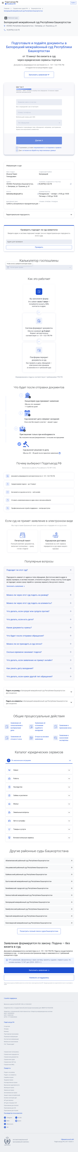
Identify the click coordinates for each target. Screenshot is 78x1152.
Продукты (7, 1068)
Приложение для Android (11, 1105)
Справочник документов (11, 1057)
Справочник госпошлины (11, 1052)
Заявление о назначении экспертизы (64, 737)
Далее (38, 140)
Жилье (15, 804)
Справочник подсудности (11, 1054)
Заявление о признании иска (65, 726)
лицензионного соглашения (44, 148)
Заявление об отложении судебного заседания (40, 726)
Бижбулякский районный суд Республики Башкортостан (27, 909)
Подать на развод (9, 1072)
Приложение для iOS (10, 1108)
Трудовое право (8, 1080)
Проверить (39, 247)
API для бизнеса (8, 1100)
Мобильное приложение (11, 1041)
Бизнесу (6, 1031)
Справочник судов (9, 1059)
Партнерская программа (11, 1034)
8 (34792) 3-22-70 (13, 30)
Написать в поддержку (39, 978)
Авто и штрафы (19, 821)
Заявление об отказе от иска (16, 738)
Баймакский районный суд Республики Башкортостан (26, 874)
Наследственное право (10, 1082)
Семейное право (9, 1077)
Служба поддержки (10, 998)
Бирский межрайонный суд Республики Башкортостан (26, 916)
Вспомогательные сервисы (23, 838)
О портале (7, 1026)
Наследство (17, 787)
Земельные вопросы (21, 812)
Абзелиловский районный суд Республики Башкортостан (27, 861)
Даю (37, 150)
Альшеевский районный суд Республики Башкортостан (27, 868)
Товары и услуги (19, 829)
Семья (15, 770)
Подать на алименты (10, 1075)
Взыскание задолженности (12, 1085)
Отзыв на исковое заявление (42, 738)
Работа (16, 778)
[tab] (39, 214)
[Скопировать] (38, 184)
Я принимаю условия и (40, 148)
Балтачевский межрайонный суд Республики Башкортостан (28, 881)
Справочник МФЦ (9, 1064)
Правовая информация (11, 1036)
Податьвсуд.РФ (11, 3)
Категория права (16, 267)
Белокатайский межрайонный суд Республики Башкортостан (29, 895)
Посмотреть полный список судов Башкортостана (39, 931)
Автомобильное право (10, 1092)
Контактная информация (11, 1039)
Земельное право (9, 1090)
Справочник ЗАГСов (10, 1062)
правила (58, 148)
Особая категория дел (10, 1098)
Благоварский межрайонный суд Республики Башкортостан (28, 923)
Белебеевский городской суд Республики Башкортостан (27, 888)
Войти (73, 3)
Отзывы (6, 1029)
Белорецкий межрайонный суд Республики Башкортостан (28, 902)
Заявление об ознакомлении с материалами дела (17, 726)
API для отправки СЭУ (10, 1103)
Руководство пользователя (13, 1113)
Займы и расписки (20, 795)
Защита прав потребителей (12, 1095)
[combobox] (39, 103)
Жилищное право (9, 1087)
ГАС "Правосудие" (9, 1044)
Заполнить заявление (38, 75)
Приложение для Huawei (11, 1110)
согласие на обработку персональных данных (39, 150)
